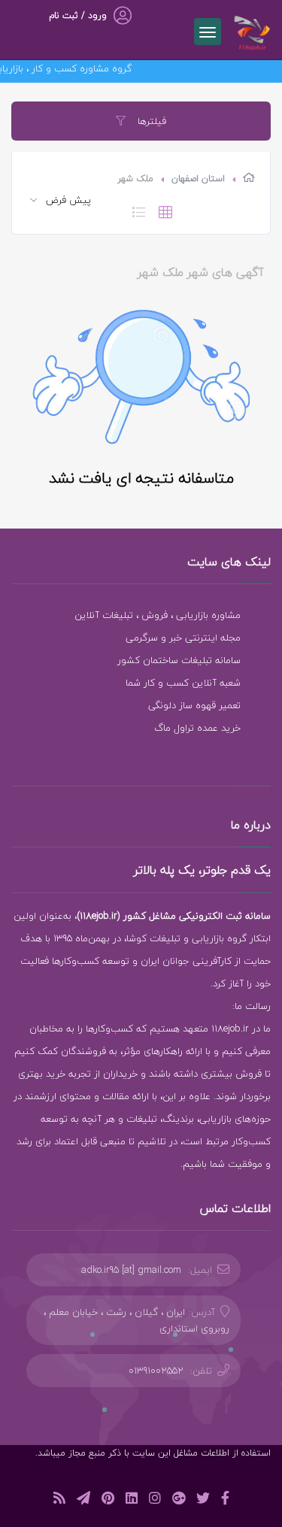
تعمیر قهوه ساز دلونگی (194, 705)
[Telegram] (83, 1500)
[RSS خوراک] (59, 1500)
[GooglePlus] (178, 1500)
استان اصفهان (198, 178)
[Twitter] (203, 1500)
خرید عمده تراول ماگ (197, 728)
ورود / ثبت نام (78, 15)
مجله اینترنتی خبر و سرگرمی (183, 637)
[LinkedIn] (132, 1500)
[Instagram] (155, 1500)
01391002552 (156, 1370)
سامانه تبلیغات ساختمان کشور (179, 660)
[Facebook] (225, 1500)
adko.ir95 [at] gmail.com (131, 1270)
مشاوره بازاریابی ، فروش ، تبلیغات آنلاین (157, 615)
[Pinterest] (108, 1500)
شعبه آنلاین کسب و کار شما (183, 682)
